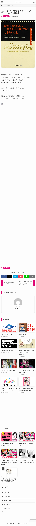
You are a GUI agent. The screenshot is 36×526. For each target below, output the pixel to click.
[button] (4, 276)
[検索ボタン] (34, 2)
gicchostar (18, 309)
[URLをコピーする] (32, 276)
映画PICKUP (7, 500)
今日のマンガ (8, 504)
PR (5, 512)
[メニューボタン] (2, 2)
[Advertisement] (18, 186)
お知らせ (6, 493)
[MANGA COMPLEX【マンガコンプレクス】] (18, 2)
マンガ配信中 (8, 496)
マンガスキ (6, 16)
